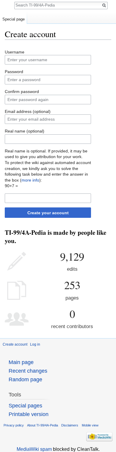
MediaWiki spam (34, 449)
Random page (25, 379)
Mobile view (90, 425)
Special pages (25, 406)
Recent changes (28, 371)
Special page (13, 19)
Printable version (28, 414)
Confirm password (22, 91)
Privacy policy (14, 425)
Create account (15, 344)
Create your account (48, 212)
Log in (35, 344)
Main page (21, 362)
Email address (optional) (28, 111)
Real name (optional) (24, 131)
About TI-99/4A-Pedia (42, 425)
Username (14, 52)
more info (30, 180)
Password (14, 71)
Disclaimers (69, 425)
